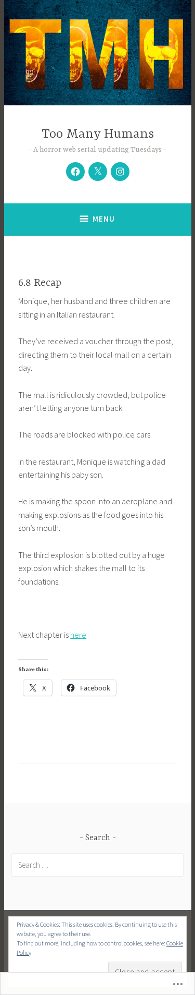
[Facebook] (75, 171)
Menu (104, 219)
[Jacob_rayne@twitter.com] (98, 171)
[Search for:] (97, 864)
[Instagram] (120, 171)
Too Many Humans (98, 134)
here (78, 634)
